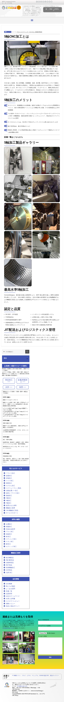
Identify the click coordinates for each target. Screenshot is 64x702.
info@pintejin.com (22, 686)
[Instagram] (47, 1)
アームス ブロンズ (21, 32)
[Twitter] (41, 1)
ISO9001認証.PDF (44, 675)
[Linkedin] (45, 1)
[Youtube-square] (39, 1)
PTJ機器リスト (16, 675)
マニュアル (35, 675)
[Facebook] (37, 1)
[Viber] (51, 1)
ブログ (24, 675)
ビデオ (29, 675)
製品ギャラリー (54, 675)
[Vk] (43, 1)
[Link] (49, 1)
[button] (52, 9)
